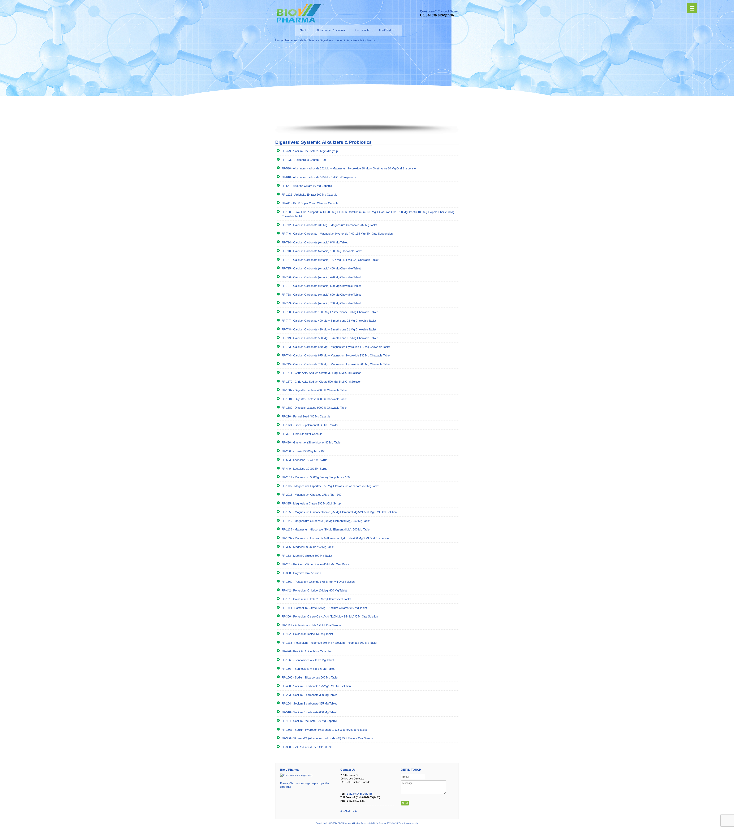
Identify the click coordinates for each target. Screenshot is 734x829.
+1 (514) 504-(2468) (359, 793)
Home (279, 40)
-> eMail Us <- (348, 811)
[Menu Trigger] (692, 8)
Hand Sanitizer (387, 30)
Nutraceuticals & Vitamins (331, 30)
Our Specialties (363, 30)
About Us (304, 30)
